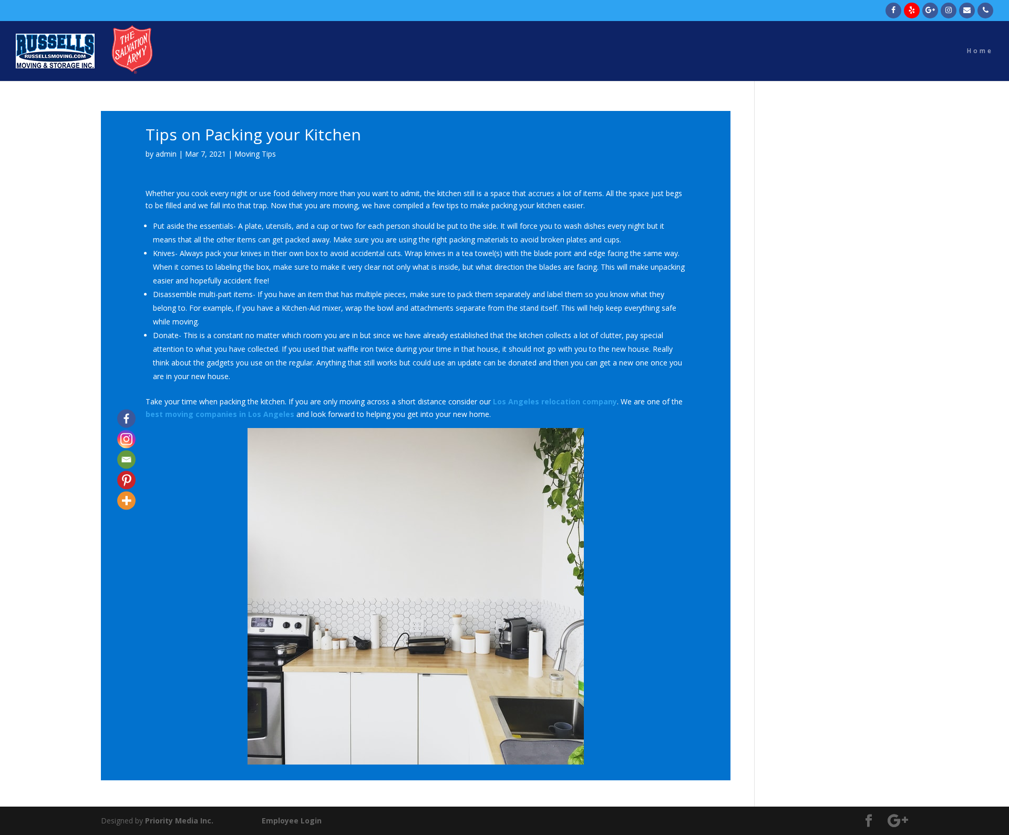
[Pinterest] (126, 480)
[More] (126, 501)
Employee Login (292, 821)
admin (166, 154)
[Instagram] (126, 439)
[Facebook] (126, 419)
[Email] (126, 460)
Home (980, 51)
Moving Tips (255, 154)
